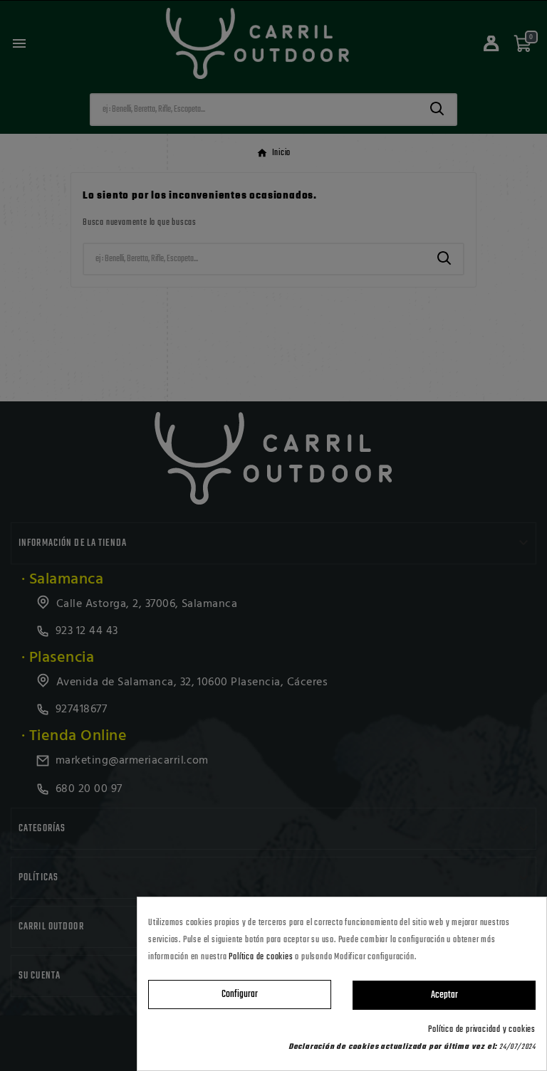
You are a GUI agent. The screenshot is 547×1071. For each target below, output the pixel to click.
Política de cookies (261, 957)
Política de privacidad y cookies (482, 1030)
